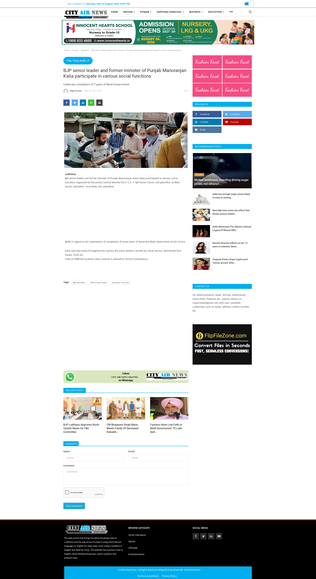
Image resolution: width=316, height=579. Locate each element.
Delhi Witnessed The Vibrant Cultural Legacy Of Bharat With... (231, 228)
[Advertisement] (125, 216)
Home (114, 11)
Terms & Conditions (148, 576)
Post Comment (74, 505)
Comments (71, 443)
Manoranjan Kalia (99, 282)
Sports (131, 541)
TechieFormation (192, 569)
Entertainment (136, 554)
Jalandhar (85, 50)
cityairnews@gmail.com (206, 302)
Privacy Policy (169, 576)
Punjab (75, 50)
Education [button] (215, 11)
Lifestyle (132, 547)
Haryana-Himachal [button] (169, 11)
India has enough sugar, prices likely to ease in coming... (231, 196)
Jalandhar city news (120, 282)
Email (131, 451)
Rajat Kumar (76, 90)
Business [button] (195, 11)
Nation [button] (128, 11)
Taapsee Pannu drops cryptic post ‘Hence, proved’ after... (230, 261)
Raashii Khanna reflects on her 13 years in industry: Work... (230, 245)
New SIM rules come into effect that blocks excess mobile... (231, 212)
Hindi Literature (137, 534)
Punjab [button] (145, 11)
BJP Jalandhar (79, 282)
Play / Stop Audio (77, 60)
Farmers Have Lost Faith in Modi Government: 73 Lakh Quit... (166, 428)
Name (66, 451)
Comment (68, 465)
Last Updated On (98, 3)
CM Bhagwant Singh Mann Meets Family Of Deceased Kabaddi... (122, 428)
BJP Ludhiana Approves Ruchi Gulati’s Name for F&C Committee (81, 428)
